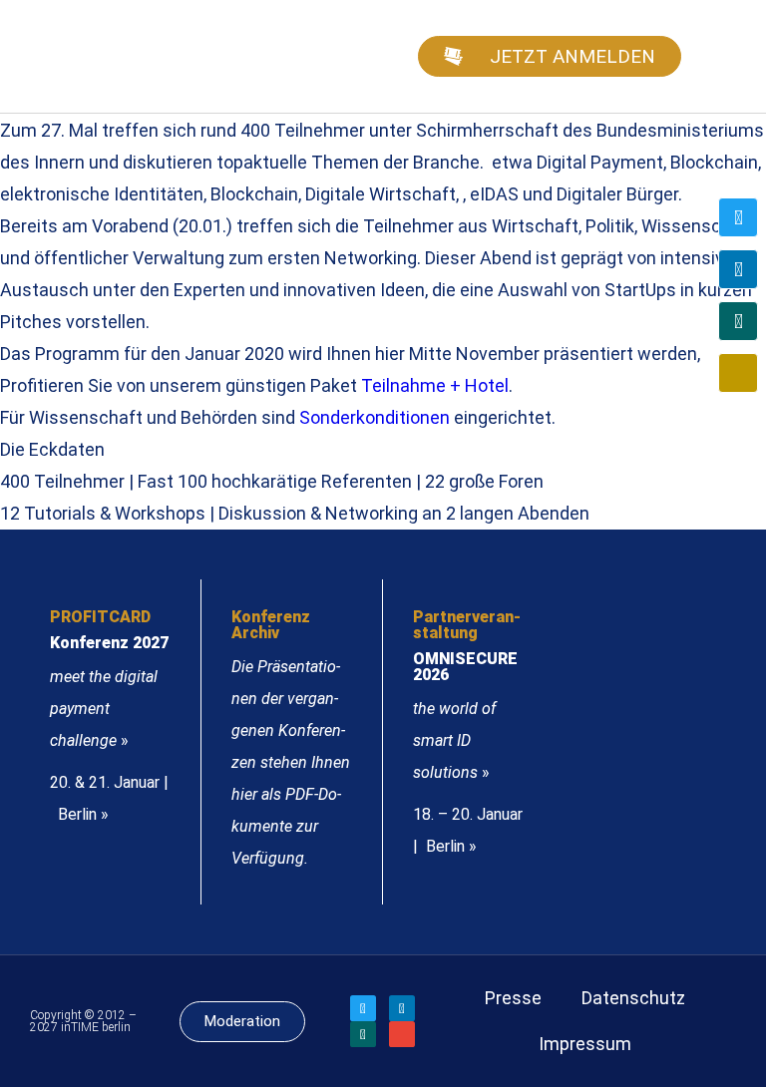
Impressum (585, 1043)
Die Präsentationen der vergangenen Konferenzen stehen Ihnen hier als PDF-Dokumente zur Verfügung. (290, 762)
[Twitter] (738, 217)
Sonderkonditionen (374, 417)
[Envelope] (738, 373)
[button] (722, 56)
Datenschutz (633, 997)
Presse (513, 997)
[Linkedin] (738, 269)
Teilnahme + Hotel (435, 385)
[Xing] (738, 321)
